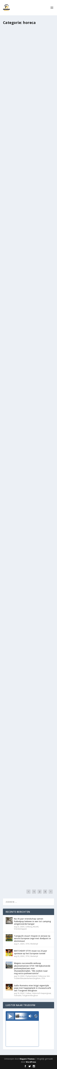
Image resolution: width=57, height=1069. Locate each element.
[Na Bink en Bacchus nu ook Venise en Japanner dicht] (28, 624)
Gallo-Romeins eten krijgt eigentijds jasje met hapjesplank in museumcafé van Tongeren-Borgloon (32, 988)
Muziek (35, 926)
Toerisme (17, 995)
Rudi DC (13, 72)
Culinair (42, 360)
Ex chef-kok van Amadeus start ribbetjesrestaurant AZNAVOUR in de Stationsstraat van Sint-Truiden (27, 785)
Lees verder (13, 89)
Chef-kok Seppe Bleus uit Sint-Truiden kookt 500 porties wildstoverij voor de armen (28, 208)
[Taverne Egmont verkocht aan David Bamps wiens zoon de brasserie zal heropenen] (28, 693)
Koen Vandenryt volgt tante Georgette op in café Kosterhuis (25, 856)
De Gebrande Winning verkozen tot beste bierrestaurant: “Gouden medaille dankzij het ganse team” (26, 575)
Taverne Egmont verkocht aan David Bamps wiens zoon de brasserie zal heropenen (27, 716)
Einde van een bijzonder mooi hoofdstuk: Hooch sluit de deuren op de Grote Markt (27, 64)
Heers (30, 435)
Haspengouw (34, 861)
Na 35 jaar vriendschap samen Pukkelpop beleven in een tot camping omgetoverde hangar (32, 921)
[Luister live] (10, 1016)
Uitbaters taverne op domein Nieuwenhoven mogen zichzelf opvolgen (24, 499)
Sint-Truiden (10, 75)
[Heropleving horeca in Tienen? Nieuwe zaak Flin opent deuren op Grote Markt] (28, 257)
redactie (13, 288)
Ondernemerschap (43, 72)
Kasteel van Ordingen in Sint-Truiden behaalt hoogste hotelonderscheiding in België (28, 136)
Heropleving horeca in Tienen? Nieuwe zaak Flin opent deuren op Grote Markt (28, 280)
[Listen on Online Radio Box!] (35, 1016)
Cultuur (28, 993)
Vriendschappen (20, 929)
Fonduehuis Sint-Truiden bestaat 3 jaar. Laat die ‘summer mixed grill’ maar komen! (26, 352)
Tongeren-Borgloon (30, 995)
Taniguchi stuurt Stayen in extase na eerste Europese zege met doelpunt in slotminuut (32, 938)
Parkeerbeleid (31, 976)
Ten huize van (45, 435)
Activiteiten (33, 360)
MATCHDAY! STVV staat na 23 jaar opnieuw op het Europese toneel (30, 952)
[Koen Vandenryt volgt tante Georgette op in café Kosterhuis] (28, 834)
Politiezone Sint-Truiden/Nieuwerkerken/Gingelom (32, 977)
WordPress (31, 1062)
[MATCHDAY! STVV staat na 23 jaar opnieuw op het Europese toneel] (9, 952)
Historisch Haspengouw (41, 993)
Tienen (39, 288)
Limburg (29, 926)
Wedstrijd (34, 944)
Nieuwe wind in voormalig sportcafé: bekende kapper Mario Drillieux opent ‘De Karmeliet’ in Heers (28, 427)
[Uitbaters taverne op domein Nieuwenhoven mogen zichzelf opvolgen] (28, 477)
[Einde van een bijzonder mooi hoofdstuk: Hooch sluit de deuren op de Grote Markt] (28, 42)
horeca (32, 72)
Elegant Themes (27, 1059)
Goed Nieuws (33, 216)
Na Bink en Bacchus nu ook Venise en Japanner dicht (27, 646)
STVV (27, 944)
